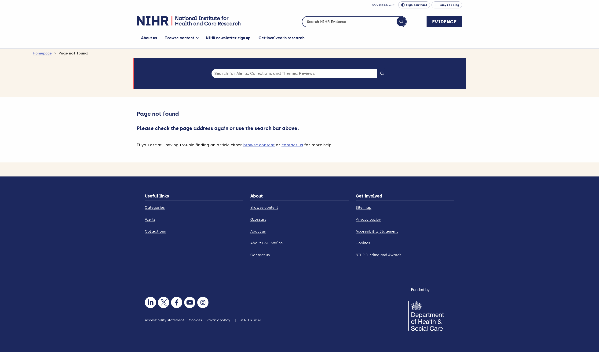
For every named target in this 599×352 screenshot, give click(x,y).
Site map (363, 207)
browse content (259, 144)
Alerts (150, 219)
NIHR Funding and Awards (379, 255)
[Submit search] (382, 73)
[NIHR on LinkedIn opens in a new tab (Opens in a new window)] (150, 302)
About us (149, 38)
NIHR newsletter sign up (228, 38)
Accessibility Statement (377, 231)
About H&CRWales (266, 243)
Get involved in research (281, 38)
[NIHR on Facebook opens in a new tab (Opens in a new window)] (176, 302)
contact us (292, 144)
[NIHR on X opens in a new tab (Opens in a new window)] (163, 302)
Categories (155, 207)
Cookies (363, 243)
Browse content (179, 38)
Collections (155, 231)
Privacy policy (368, 219)
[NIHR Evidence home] (189, 20)
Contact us (260, 255)
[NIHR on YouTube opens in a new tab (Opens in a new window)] (189, 302)
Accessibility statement (164, 320)
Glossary (258, 219)
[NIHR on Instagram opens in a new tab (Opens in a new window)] (202, 302)
